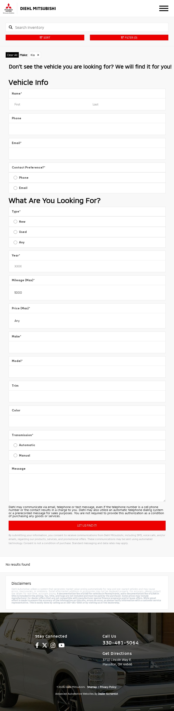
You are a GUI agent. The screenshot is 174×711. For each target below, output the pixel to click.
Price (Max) (21, 308)
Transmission (22, 435)
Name (17, 93)
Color (16, 410)
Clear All (12, 54)
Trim (15, 386)
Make (16, 336)
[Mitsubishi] (8, 8)
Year (16, 255)
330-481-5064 (121, 642)
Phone (16, 118)
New (22, 222)
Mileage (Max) (23, 280)
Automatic (27, 445)
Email (17, 143)
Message (19, 469)
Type (16, 211)
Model (17, 361)
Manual (24, 455)
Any (21, 242)
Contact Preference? (28, 167)
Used (23, 232)
